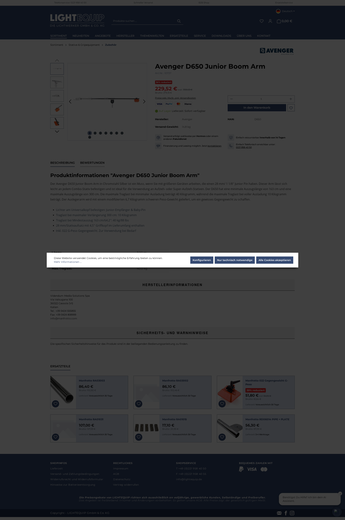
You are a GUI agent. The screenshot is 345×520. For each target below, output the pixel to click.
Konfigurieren (202, 260)
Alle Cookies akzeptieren (275, 260)
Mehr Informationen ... (68, 262)
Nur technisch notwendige (234, 260)
